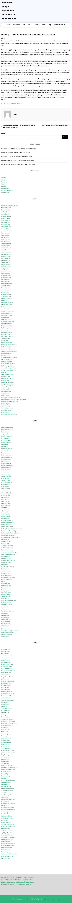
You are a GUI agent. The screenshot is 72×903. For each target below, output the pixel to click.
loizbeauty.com (5, 736)
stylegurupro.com (6, 296)
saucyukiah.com (5, 649)
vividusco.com (5, 235)
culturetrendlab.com (6, 324)
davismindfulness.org (7, 408)
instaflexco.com (5, 273)
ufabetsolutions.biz (6, 493)
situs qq (30, 877)
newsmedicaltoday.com (7, 387)
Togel (50, 25)
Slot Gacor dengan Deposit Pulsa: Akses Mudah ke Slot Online (9, 10)
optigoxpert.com (5, 265)
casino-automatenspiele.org (9, 723)
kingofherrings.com (6, 755)
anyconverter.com (6, 738)
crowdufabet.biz (5, 516)
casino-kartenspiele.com (8, 721)
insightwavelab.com (6, 313)
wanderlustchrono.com (7, 322)
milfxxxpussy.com (6, 603)
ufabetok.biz (4, 512)
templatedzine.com (6, 590)
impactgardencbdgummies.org (9, 630)
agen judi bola (17, 877)
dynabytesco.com (6, 294)
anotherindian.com (6, 619)
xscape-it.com (5, 544)
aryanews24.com (5, 541)
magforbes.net (5, 702)
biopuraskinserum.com (7, 789)
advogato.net (5, 713)
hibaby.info (4, 372)
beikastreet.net (5, 652)
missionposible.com (6, 835)
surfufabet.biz (5, 497)
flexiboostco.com (6, 208)
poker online (28, 880)
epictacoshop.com (6, 786)
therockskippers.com (7, 818)
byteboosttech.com (6, 455)
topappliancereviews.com (8, 843)
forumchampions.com (7, 664)
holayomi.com (5, 395)
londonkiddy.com (5, 404)
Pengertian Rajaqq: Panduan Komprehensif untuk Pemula (16, 156)
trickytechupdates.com (7, 846)
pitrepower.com (5, 829)
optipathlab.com (5, 214)
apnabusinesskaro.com (7, 856)
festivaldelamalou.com (7, 668)
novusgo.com (5, 317)
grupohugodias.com (6, 579)
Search (3, 133)
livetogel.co (4, 341)
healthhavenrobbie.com (7, 347)
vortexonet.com (5, 222)
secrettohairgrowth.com (8, 770)
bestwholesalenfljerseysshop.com (10, 533)
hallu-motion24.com (6, 816)
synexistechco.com (6, 231)
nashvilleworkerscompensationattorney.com (13, 400)
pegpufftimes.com (6, 660)
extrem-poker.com (6, 571)
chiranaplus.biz (5, 805)
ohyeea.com (4, 613)
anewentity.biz (5, 759)
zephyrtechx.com (6, 263)
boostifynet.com (5, 258)
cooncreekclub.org (6, 658)
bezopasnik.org (5, 776)
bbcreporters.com (6, 525)
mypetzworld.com (6, 562)
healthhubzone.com (6, 449)
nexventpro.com (5, 260)
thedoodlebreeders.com (8, 577)
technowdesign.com (6, 550)
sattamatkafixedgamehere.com (9, 368)
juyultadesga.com (6, 558)
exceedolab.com (5, 290)
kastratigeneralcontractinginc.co (10, 531)
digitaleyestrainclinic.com (8, 833)
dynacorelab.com (6, 229)
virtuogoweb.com (6, 459)
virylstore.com (5, 687)
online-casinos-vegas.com (8, 837)
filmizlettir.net (5, 654)
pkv (2, 877)
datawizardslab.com (6, 298)
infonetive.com (5, 784)
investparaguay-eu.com (7, 567)
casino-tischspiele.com (7, 725)
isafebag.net (4, 715)
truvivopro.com (5, 233)
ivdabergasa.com (5, 556)
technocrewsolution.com (8, 696)
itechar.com (4, 444)
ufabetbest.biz (5, 499)
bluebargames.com (6, 666)
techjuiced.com (5, 453)
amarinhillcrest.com (6, 708)
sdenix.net (4, 706)
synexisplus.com (5, 220)
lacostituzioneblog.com (7, 611)
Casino (29, 25)
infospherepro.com (6, 305)
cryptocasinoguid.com (7, 527)
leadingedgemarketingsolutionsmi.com (11, 529)
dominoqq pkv (5, 188)
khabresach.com (5, 850)
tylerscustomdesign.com (8, 681)
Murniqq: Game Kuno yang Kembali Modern (55, 125)
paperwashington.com (7, 374)
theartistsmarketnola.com (8, 803)
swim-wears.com (5, 675)
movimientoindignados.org (8, 600)
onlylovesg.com (5, 355)
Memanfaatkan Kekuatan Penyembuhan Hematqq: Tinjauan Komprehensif (19, 126)
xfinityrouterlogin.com (7, 839)
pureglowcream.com (6, 765)
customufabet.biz (6, 503)
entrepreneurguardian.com (8, 370)
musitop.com (4, 607)
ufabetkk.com (5, 746)
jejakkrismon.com (6, 742)
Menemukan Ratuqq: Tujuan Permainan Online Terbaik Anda (17, 160)
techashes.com (5, 432)
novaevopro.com (5, 252)
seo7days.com (5, 763)
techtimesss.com (6, 685)
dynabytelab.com (6, 216)
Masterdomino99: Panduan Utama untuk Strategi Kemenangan (18, 164)
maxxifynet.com (5, 225)
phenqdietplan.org (6, 594)
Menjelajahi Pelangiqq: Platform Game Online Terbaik (15, 153)
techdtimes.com (5, 438)
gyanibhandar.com (6, 468)
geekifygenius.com (6, 332)
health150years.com (6, 692)
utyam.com (4, 609)
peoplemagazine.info (7, 430)
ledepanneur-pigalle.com (8, 799)
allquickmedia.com (6, 749)
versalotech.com (5, 286)
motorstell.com (5, 690)
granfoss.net (4, 820)
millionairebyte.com (6, 410)
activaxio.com (5, 292)
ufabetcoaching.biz (6, 406)
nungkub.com (5, 617)
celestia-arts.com (6, 662)
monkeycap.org (5, 704)
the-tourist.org (5, 711)
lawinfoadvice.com (6, 592)
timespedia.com (5, 740)
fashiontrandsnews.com (7, 522)
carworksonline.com (6, 683)
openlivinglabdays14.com (8, 535)
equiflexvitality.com (6, 353)
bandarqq (3, 182)
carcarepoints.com (6, 575)
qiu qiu (3, 184)
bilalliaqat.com (5, 381)
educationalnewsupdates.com (9, 206)
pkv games (20, 103)
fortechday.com (5, 412)
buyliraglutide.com (6, 463)
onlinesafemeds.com (7, 466)
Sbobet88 (37, 25)
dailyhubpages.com (6, 359)
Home (8, 25)
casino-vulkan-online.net (8, 827)
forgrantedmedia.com (7, 677)
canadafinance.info (6, 793)
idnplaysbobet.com (6, 362)
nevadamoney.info (6, 795)
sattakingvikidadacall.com (8, 364)
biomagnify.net (5, 636)
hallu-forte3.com (5, 814)
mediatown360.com (6, 831)
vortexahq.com (5, 237)
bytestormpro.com (6, 319)
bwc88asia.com (5, 569)
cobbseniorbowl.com (7, 548)
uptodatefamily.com (6, 605)
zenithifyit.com (5, 239)
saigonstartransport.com (8, 780)
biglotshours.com (6, 461)
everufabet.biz (5, 514)
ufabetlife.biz (5, 491)
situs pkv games (19, 880)
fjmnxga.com (4, 778)
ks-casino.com (5, 573)
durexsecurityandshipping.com (9, 552)
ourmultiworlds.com (6, 656)
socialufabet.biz (5, 495)
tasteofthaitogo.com (7, 772)
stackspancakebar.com (7, 808)
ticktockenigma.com (6, 328)
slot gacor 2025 (8, 877)
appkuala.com (5, 761)
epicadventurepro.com (7, 311)
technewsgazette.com (7, 751)
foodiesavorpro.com (6, 307)
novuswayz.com (5, 267)
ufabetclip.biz (5, 472)
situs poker (4, 180)
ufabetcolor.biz (5, 487)
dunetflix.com (5, 598)
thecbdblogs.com (6, 852)
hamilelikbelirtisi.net (6, 284)
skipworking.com (5, 734)
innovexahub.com (6, 227)
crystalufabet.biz (6, 510)
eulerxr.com (4, 330)
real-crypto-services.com (8, 560)
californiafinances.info (7, 791)
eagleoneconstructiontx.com (9, 351)
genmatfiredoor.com (6, 343)
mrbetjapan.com (5, 757)
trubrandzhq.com (6, 256)
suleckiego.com (5, 858)
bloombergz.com (5, 717)
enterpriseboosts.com (7, 719)
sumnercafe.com (5, 596)
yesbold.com (4, 447)
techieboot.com (5, 440)
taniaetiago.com (5, 624)
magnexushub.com (6, 457)
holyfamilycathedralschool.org (9, 402)
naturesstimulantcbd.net (8, 632)
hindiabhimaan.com (6, 848)
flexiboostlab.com (6, 277)
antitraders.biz (5, 539)
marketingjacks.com (6, 841)
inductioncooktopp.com (7, 385)
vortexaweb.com (5, 246)
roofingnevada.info (6, 389)
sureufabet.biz (5, 501)
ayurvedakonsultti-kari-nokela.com (10, 537)
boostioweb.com (5, 210)
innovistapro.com (6, 275)
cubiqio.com (4, 300)
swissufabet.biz (5, 480)
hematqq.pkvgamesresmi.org (23, 884)
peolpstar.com (5, 679)
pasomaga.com (5, 628)
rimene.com (4, 797)
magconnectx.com (6, 391)
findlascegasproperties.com (9, 345)
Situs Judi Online (60, 25)
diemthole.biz (5, 744)
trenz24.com (4, 732)
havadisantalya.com (6, 436)
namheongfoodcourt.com (8, 810)
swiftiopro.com (5, 281)
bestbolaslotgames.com (7, 366)
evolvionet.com (5, 218)
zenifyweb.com (5, 338)
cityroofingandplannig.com (8, 554)
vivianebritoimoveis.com (7, 700)
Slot (23, 25)
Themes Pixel (27, 899)
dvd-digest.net (5, 801)
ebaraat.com (4, 451)
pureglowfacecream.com (8, 753)
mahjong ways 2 (11, 882)
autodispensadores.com (7, 383)
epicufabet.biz (5, 508)
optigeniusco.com (6, 248)
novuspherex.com (6, 250)
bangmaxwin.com (6, 782)
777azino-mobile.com (7, 546)
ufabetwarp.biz (5, 470)
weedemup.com (5, 376)
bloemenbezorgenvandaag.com (9, 768)
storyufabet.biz (5, 506)
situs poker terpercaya (8, 884)
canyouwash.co (5, 434)
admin (15, 114)
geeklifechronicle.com (7, 303)
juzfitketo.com (5, 626)
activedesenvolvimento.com (9, 357)
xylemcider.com (5, 622)
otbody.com (4, 727)
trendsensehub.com (6, 326)
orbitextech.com (5, 334)
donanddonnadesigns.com (8, 349)
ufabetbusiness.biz (6, 482)
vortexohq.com (5, 309)
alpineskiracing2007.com (7, 824)
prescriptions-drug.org (7, 694)
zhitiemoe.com (5, 615)
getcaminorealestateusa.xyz (9, 414)
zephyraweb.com (6, 244)
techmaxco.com (5, 288)
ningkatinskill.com (6, 586)
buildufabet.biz (5, 518)
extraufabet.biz (5, 489)
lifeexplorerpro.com (6, 315)
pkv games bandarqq (7, 190)
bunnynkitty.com (5, 774)
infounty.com (4, 565)
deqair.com (4, 581)
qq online (3, 178)
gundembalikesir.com (7, 442)
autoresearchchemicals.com (9, 854)
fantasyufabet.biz (6, 476)
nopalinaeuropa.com (6, 634)
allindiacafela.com (6, 822)
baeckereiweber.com (7, 428)
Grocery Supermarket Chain (51, 899)
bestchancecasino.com (7, 378)
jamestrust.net (5, 730)
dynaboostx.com (5, 271)
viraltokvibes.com (6, 698)
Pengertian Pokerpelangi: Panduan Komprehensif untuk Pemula (18, 149)
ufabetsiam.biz (5, 478)
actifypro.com (5, 269)
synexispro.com (5, 393)
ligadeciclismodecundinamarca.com (10, 397)
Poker (44, 25)
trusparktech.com (6, 254)
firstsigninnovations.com (8, 671)
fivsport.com (4, 588)
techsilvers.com (5, 584)
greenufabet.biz (5, 484)
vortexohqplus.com (6, 279)
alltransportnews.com (7, 520)
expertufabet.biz (6, 474)
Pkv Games (16, 25)
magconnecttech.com (7, 336)
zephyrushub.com (6, 212)
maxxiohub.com (5, 241)
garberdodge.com (6, 673)
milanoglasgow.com (6, 812)
